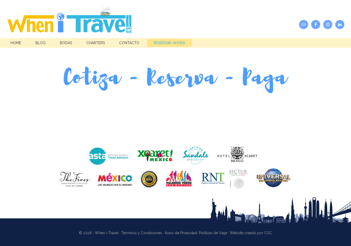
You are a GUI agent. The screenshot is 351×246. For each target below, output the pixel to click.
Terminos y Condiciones (141, 233)
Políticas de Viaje (213, 233)
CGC (268, 233)
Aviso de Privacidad (181, 233)
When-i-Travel (69, 21)
